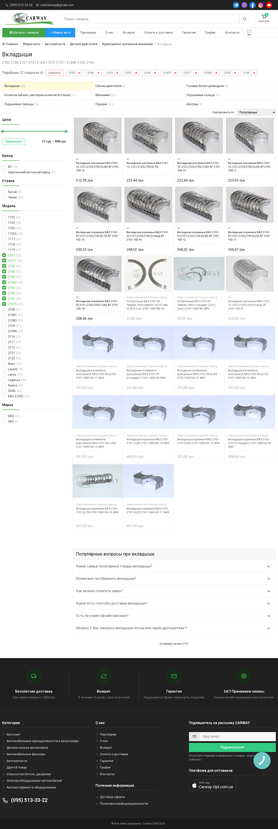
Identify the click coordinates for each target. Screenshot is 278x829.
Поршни (105, 104)
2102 (227, 72)
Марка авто (61, 32)
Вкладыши (15, 86)
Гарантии (189, 32)
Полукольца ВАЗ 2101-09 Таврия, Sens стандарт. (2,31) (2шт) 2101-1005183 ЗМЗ (196, 305)
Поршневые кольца (203, 95)
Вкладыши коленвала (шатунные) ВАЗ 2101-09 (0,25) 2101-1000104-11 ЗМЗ (96, 374)
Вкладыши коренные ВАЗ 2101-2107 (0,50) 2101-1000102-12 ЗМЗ (198, 441)
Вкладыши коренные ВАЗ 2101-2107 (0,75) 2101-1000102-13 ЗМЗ (97, 510)
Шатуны (194, 104)
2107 (109, 72)
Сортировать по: (223, 112)
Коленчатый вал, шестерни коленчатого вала (40, 95)
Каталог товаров (25, 32)
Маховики (106, 95)
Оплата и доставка (158, 32)
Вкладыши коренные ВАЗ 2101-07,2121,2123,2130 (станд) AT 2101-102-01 (148, 236)
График (210, 32)
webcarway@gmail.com (57, 5)
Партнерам (88, 32)
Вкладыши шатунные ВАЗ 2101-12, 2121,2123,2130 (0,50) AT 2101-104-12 (97, 166)
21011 (187, 72)
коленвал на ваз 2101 (174, 643)
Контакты (232, 32)
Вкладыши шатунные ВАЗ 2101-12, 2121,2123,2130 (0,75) (148, 164)
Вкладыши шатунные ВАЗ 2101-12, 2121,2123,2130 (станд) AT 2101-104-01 (249, 305)
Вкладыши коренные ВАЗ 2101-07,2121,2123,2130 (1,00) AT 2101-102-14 (97, 305)
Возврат (129, 32)
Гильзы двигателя (111, 86)
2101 (128, 72)
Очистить (54, 72)
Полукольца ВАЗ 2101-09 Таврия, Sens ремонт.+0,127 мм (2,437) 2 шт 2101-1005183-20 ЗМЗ (147, 305)
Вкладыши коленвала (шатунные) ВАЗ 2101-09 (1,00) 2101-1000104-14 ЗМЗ (96, 443)
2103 (72, 72)
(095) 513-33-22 (21, 5)
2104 (147, 72)
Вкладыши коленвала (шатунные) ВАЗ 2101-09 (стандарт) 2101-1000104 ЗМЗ (146, 374)
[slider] (2, 131)
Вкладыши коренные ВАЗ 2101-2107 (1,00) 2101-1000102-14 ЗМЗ (148, 441)
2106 (91, 72)
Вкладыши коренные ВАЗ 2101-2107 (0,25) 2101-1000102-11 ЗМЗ (148, 510)
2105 (246, 72)
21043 (208, 72)
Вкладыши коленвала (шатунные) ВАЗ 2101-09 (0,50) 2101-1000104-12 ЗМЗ (197, 374)
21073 (167, 72)
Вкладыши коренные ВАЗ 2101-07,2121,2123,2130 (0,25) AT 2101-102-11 (249, 236)
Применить (13, 141)
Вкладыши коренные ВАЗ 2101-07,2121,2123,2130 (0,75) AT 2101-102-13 (97, 236)
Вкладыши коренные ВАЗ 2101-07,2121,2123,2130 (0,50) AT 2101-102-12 (198, 236)
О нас (109, 32)
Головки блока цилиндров (207, 86)
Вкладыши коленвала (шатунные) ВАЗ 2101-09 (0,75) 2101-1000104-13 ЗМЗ (248, 374)
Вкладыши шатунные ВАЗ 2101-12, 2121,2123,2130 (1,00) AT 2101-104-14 (198, 166)
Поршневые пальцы (22, 104)
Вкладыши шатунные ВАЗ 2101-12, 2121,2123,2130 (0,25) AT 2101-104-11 (249, 166)
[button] (212, 785)
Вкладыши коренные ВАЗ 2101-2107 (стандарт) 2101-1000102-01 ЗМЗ (249, 443)
